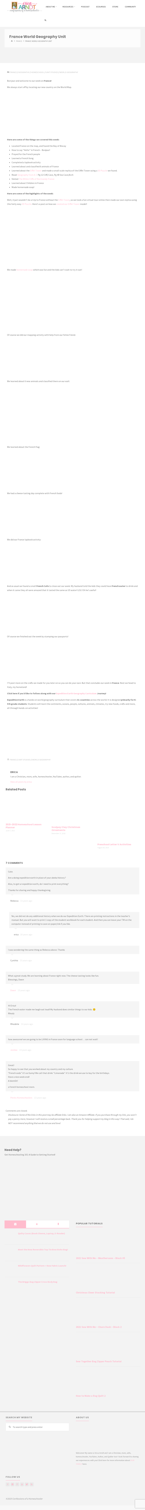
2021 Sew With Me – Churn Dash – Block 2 (98, 1327)
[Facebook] (8, 1484)
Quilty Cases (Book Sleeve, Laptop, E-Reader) (41, 1233)
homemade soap (24, 269)
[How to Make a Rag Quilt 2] (108, 1381)
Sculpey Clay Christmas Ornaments (66, 829)
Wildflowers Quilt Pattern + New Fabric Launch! (42, 1265)
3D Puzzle (102, 170)
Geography (23, 72)
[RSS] (32, 1484)
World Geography (69, 72)
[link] (45, 20)
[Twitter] (27, 1484)
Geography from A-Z (27, 174)
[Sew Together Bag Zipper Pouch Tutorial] (108, 1346)
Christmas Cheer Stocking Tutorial (95, 1292)
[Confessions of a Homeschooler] (24, 6)
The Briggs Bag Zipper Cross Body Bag (37, 1281)
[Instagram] (12, 1484)
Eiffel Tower (36, 170)
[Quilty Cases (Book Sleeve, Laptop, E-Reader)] (10, 1237)
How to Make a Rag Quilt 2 (90, 1395)
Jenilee (13, 1050)
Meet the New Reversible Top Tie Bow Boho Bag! (43, 1249)
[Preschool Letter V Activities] (118, 817)
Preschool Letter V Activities (114, 844)
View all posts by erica (21, 781)
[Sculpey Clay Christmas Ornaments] (72, 808)
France (19, 41)
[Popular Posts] (37, 1224)
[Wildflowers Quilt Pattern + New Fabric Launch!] (10, 1269)
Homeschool (37, 72)
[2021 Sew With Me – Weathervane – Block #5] (108, 1243)
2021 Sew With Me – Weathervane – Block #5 (100, 1258)
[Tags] (58, 1224)
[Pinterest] (17, 1484)
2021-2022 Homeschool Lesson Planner (23, 826)
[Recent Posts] (15, 1224)
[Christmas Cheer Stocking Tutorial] (108, 1278)
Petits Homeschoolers (21, 1097)
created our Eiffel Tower (68, 204)
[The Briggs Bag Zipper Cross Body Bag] (10, 1285)
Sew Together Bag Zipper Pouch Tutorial (98, 1361)
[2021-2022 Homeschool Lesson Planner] (27, 807)
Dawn (13, 990)
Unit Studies (52, 72)
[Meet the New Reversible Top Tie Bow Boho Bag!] (10, 1253)
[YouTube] (22, 1484)
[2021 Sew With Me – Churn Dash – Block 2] (108, 1312)
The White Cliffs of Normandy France (36, 178)
